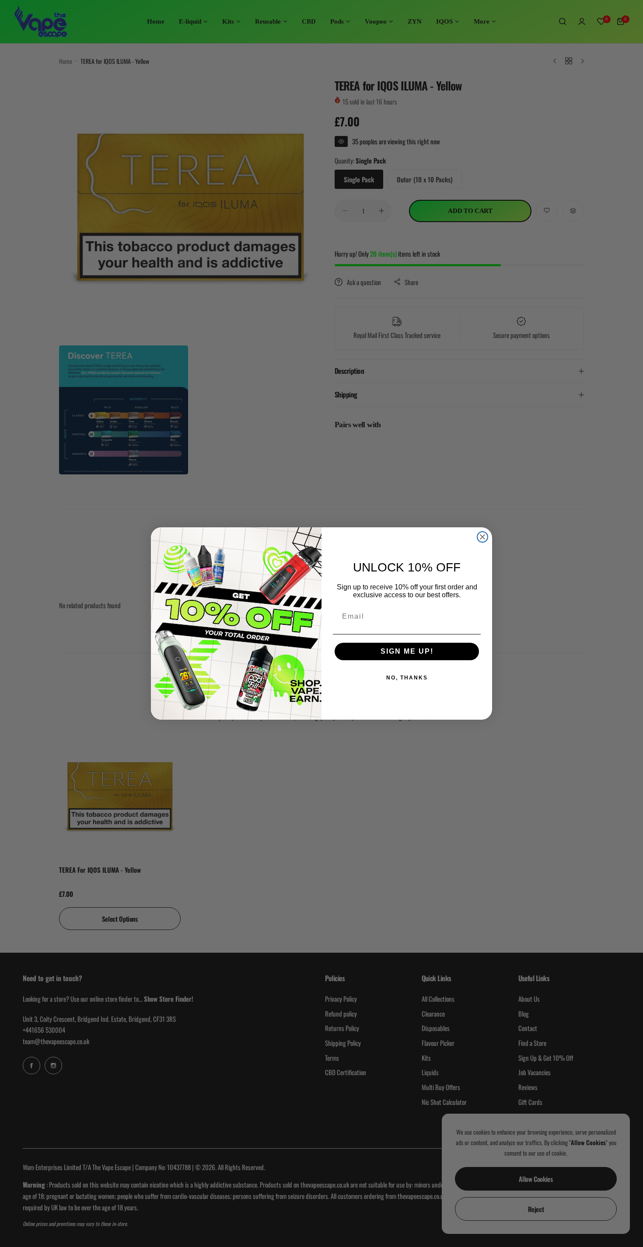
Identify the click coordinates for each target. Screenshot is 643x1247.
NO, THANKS (407, 678)
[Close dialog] (482, 537)
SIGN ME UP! (407, 651)
